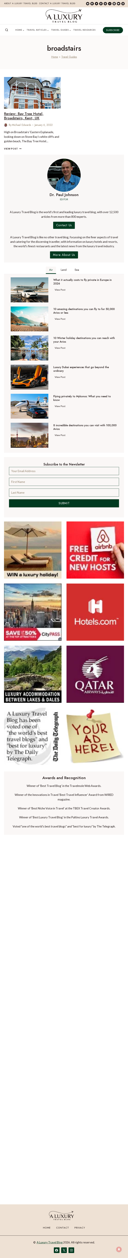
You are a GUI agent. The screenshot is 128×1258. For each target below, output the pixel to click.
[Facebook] (92, 3)
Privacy (79, 1228)
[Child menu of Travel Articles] (38, 30)
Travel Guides (69, 57)
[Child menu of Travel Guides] (61, 30)
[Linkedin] (100, 3)
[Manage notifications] (119, 1249)
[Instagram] (114, 3)
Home (54, 57)
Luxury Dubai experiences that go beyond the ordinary (81, 369)
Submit (64, 503)
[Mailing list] (87, 3)
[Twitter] (96, 3)
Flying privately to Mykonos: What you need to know (82, 398)
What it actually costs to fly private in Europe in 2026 (82, 281)
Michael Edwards (21, 125)
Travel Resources (84, 29)
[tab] (51, 270)
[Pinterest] (105, 3)
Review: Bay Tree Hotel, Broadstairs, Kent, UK (24, 116)
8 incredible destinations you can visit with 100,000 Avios (84, 427)
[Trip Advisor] (109, 3)
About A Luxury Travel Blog (21, 3)
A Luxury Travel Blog (50, 1242)
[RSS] (123, 3)
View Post (13, 148)
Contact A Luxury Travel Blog (57, 3)
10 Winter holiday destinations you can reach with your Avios (84, 340)
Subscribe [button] (113, 30)
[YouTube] (118, 3)
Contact (62, 1228)
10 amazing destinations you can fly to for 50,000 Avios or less (84, 311)
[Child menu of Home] (20, 30)
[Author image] (5, 125)
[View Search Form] (6, 30)
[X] (64, 1250)
